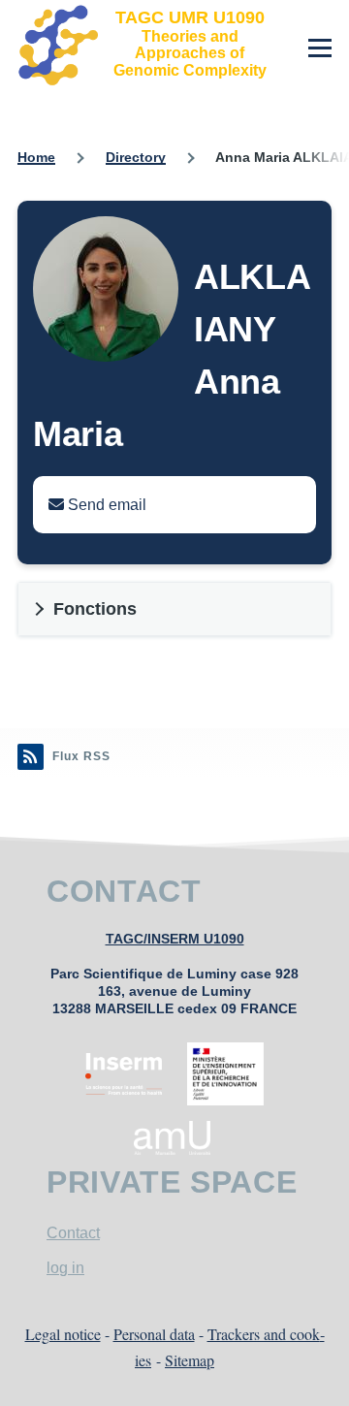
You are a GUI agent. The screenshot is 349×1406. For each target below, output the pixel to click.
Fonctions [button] (95, 609)
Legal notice (63, 1334)
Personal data (154, 1334)
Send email (105, 504)
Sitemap (189, 1360)
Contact (73, 1233)
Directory (136, 157)
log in (65, 1268)
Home (36, 157)
